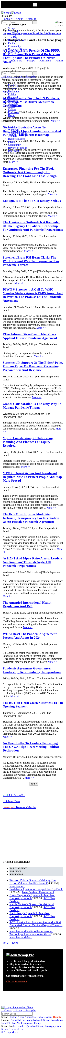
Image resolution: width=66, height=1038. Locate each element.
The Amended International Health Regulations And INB (27, 604)
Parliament (45, 60)
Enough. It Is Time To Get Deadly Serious (32, 200)
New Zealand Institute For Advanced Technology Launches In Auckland (31, 933)
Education (13, 112)
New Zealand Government (38, 892)
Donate (57, 1017)
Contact (13, 1017)
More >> (14, 161)
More (6, 943)
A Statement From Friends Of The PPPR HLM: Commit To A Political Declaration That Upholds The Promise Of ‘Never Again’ (31, 56)
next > (34, 783)
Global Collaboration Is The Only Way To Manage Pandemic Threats (32, 405)
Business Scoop (16, 40)
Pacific (11, 43)
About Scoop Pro (39, 1026)
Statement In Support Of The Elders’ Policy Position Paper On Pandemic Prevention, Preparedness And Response (33, 366)
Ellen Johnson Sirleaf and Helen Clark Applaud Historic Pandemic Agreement (30, 336)
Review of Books (17, 49)
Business (13, 100)
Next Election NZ (10, 1023)
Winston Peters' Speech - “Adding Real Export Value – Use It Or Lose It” (32, 882)
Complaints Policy (31, 1023)
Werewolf (13, 31)
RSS (13, 943)
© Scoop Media (9, 1032)
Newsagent (46, 1017)
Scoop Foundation (53, 1020)
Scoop (11, 28)
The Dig (12, 37)
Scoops (31, 60)
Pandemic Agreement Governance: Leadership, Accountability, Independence (32, 670)
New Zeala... (17, 886)
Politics (59, 60)
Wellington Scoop (17, 132)
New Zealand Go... (20, 937)
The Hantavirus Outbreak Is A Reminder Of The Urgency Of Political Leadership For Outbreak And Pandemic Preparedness (33, 226)
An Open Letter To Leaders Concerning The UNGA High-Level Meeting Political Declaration (31, 746)
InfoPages (13, 52)
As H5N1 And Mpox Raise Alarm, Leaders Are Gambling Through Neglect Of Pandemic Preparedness (32, 562)
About (21, 1017)
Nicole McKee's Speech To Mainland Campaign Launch (31, 906)
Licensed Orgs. (21, 1026)
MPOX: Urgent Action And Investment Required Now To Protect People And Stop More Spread (32, 476)
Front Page (16, 60)
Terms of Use (16, 1029)
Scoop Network (34, 1020)
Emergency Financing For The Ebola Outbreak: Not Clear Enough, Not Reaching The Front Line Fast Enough (30, 172)
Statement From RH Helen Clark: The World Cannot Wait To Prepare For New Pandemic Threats (31, 261)
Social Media (18, 1020)
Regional (13, 97)
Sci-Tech (13, 103)
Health (11, 115)
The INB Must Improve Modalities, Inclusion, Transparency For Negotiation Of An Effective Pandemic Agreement (31, 518)
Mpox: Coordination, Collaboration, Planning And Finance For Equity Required (28, 441)
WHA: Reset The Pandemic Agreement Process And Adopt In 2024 (30, 635)
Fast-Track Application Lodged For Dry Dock (36, 889)
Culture (12, 109)
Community (14, 46)
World (11, 106)
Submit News (32, 1017)
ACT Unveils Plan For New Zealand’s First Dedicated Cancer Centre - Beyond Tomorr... (35, 924)
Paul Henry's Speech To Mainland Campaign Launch (29, 915)
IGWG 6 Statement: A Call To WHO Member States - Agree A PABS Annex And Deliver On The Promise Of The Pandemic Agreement (33, 295)
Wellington (14, 34)
